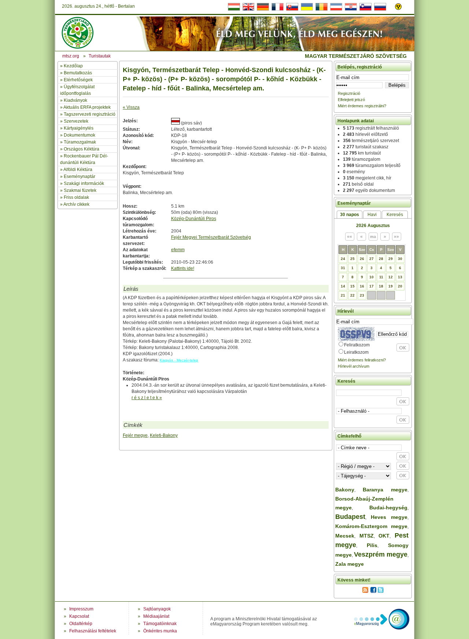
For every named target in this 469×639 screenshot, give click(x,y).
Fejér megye (135, 435)
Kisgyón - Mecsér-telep (179, 360)
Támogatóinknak (160, 623)
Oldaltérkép (80, 623)
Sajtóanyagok (157, 609)
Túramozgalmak (80, 142)
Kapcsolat (79, 616)
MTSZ (366, 536)
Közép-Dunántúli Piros (193, 218)
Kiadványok (75, 100)
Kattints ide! (182, 268)
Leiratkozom (356, 352)
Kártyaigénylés (78, 128)
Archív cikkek (76, 204)
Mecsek (344, 536)
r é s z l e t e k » (147, 397)
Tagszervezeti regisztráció (89, 114)
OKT (383, 536)
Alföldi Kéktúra (77, 169)
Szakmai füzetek (80, 190)
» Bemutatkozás (76, 72)
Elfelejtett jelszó (351, 99)
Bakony (344, 490)
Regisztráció (349, 93)
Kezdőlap (73, 65)
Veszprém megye (380, 554)
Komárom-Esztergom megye (371, 526)
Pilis (372, 545)
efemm (178, 249)
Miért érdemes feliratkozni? (362, 360)
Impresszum (81, 609)
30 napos (349, 214)
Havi (372, 214)
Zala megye (349, 564)
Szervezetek (76, 121)
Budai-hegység (388, 507)
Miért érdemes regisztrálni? (362, 106)
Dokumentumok (79, 135)
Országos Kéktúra (81, 149)
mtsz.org (70, 56)
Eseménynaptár (79, 176)
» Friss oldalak (74, 197)
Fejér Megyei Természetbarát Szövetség (211, 237)
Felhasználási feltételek (92, 631)
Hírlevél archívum (353, 366)
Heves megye (389, 517)
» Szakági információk (82, 183)
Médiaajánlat (156, 616)
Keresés (395, 214)
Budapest (350, 516)
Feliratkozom (357, 345)
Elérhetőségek (78, 79)
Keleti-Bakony (164, 435)
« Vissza (131, 107)
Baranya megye (385, 490)
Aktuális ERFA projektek (87, 107)
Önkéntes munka (160, 631)
